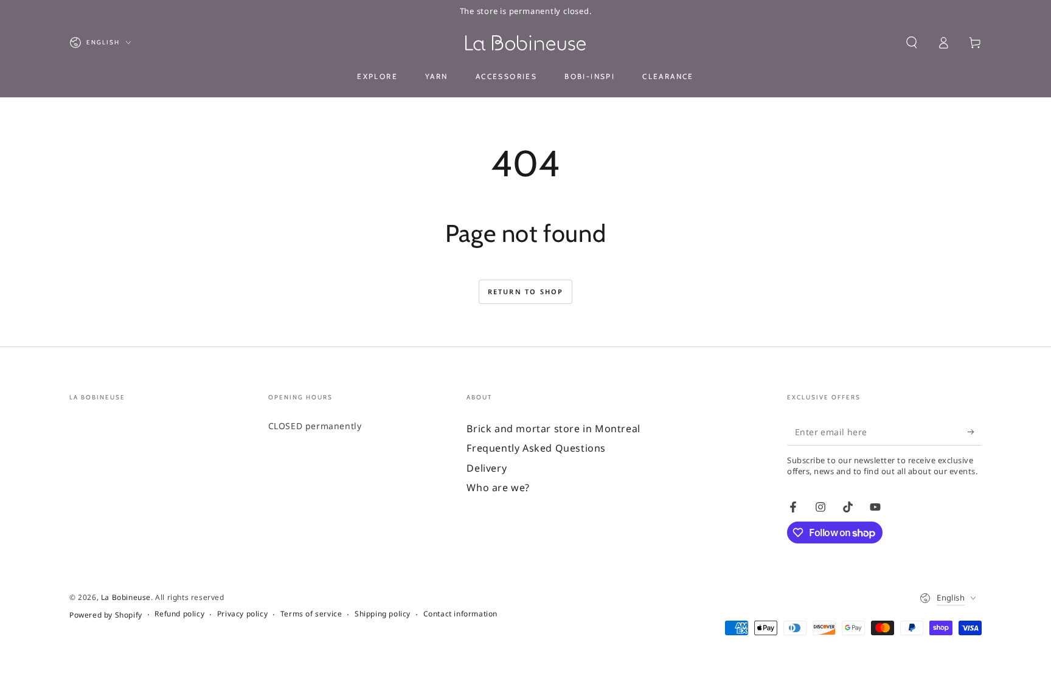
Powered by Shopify (105, 615)
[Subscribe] (975, 431)
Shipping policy (383, 614)
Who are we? (498, 487)
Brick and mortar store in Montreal (553, 428)
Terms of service (311, 614)
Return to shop (526, 291)
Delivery (487, 468)
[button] (912, 42)
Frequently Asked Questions (536, 448)
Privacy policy (242, 614)
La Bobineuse (126, 597)
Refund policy (179, 614)
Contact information (460, 614)
